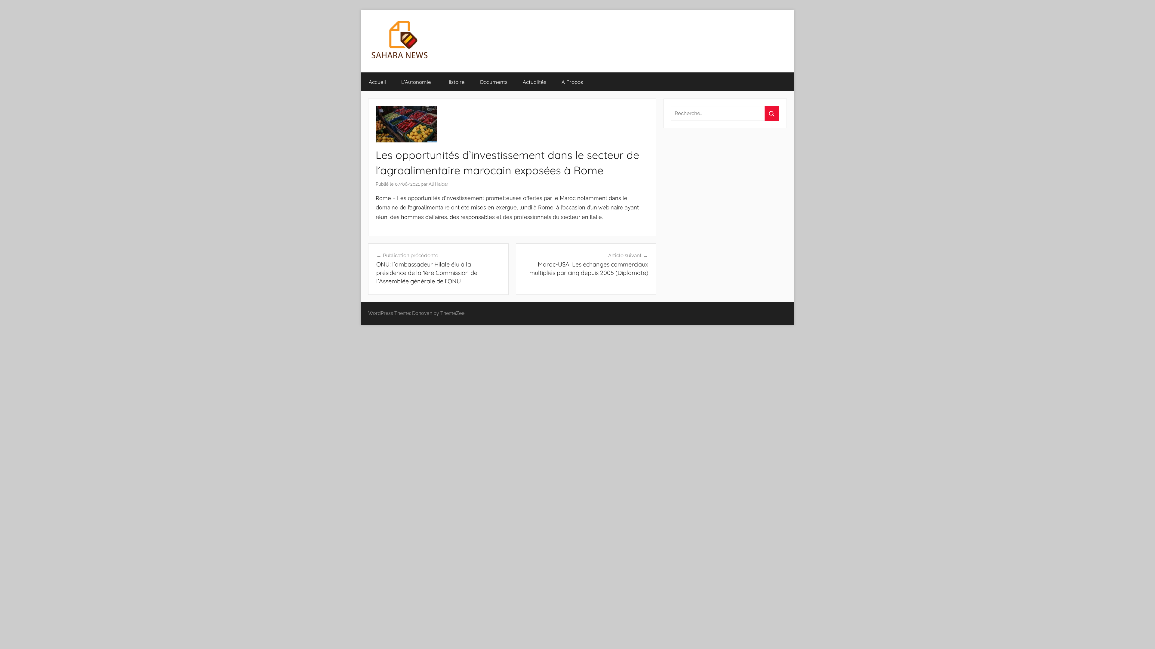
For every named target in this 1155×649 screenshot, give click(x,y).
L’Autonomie (416, 82)
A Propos (572, 82)
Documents (493, 82)
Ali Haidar (438, 184)
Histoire (455, 82)
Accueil (377, 82)
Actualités (534, 82)
